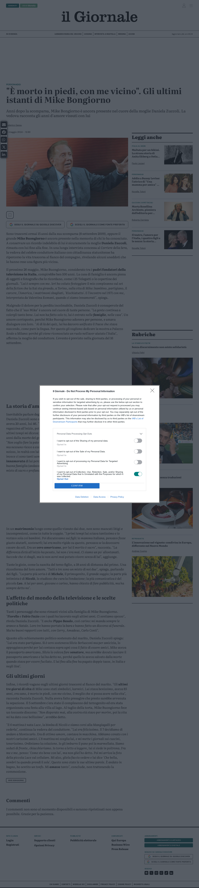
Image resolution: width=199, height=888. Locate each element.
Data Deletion (82, 497)
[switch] (138, 441)
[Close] (153, 391)
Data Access (99, 497)
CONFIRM (77, 486)
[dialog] (99, 444)
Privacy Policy (117, 497)
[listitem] (99, 433)
